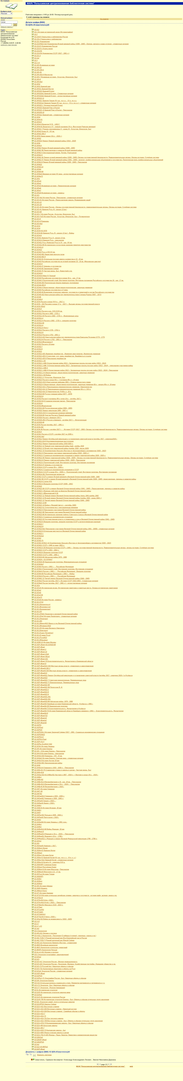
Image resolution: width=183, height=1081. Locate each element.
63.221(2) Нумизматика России (45, 46)
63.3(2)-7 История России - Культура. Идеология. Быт (54, 214)
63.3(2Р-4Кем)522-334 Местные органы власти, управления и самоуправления (63, 666)
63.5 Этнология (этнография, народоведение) (51, 955)
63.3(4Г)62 (38, 794)
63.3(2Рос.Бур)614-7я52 (43, 744)
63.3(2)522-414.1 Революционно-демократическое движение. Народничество (63, 387)
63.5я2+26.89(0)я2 (41, 1047)
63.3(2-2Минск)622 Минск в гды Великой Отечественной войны (58, 623)
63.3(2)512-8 (38, 332)
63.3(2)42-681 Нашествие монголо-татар (49, 254)
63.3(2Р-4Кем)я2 (40, 720)
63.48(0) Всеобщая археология (46, 945)
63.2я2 (36, 58)
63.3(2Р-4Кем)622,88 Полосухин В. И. (48, 687)
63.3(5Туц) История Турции (44, 874)
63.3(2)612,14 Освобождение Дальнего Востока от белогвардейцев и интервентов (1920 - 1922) (70, 451)
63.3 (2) (37, 63)
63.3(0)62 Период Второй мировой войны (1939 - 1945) (54, 148)
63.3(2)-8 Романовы (41, 221)
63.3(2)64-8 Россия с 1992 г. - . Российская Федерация (54, 576)
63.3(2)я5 (37, 593)
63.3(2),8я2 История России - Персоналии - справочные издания (58, 198)
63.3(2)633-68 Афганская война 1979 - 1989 (50, 557)
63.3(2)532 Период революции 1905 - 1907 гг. (51, 410)
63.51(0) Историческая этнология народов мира (52, 992)
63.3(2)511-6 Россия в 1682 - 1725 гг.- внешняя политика (55, 321)
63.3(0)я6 (37, 188)
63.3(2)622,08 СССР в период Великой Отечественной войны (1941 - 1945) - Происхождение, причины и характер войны (79, 489)
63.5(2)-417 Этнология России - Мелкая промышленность (55, 962)
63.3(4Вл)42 (38, 779)
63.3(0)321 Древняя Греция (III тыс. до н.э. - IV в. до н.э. (55, 101)
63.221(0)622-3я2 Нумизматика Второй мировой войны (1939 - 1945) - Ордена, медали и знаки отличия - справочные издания (81, 44)
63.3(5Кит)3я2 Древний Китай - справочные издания (53, 860)
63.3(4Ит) (37, 810)
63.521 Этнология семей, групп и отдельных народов (54, 1002)
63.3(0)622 (38, 164)
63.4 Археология (40, 931)
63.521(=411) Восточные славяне (46, 1007)
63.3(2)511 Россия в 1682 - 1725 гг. (47, 313)
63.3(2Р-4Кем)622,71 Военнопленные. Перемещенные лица (56, 682)
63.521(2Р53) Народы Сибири (45, 1004)
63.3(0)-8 (37, 79)
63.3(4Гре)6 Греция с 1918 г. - (45, 801)
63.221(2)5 (38, 51)
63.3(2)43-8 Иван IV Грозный (44, 276)
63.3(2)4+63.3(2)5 (40, 231)
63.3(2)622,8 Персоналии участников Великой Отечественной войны (60, 510)
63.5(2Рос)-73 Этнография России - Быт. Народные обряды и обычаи (60, 978)
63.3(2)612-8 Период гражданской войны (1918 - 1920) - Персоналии (59, 460)
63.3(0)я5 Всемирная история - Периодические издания (55, 186)
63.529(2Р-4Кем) (40, 1040)
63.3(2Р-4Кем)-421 (41, 659)
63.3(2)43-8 (38, 273)
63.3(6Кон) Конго (40, 891)
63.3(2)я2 (37, 590)
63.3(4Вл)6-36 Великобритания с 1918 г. (49, 787)
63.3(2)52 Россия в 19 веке (44, 344)
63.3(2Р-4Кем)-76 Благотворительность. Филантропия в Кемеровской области (63, 661)
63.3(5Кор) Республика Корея (45, 867)
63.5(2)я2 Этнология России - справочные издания (53, 971)
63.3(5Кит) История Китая (44, 855)
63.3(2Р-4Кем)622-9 (41, 694)
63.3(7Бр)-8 (38, 898)
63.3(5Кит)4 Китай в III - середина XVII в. (49, 862)
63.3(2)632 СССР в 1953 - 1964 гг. (46, 550)
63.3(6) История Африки (43, 886)
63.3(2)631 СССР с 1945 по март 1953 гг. (49, 545)
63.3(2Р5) (37, 725)
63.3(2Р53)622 (39, 735)
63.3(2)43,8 (38, 264)
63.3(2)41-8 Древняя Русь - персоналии (49, 240)
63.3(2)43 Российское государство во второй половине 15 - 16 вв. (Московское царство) (67, 261)
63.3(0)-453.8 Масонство (43, 75)
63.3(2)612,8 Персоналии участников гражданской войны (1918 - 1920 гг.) (61, 453)
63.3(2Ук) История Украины (44, 746)
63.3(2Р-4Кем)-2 (40, 649)
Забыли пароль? (7, 27)
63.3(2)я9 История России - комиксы (47, 600)
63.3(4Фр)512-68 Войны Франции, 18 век (49, 829)
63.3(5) (36, 843)
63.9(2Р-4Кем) (39, 1049)
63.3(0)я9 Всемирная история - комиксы (49, 193)
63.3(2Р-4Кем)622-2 (41, 690)
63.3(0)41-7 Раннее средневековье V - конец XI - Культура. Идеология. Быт (62, 129)
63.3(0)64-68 (38, 172)
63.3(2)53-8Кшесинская (43, 406)
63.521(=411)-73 (40, 1016)
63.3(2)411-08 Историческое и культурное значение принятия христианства (62, 245)
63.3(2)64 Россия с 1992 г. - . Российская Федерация (54, 567)
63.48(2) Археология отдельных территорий (50, 947)
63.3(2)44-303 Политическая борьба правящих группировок (56, 283)
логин (3, 20)
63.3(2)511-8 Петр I (41, 328)
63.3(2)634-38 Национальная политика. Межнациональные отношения (60, 562)
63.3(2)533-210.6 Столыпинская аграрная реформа (53, 413)
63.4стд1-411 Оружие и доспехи (46, 952)
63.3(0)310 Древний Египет (44, 91)
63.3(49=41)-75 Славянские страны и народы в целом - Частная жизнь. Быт (62, 770)
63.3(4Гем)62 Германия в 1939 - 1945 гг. (49, 798)
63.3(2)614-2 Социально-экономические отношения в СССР (56, 470)
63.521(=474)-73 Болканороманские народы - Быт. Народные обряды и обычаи (63, 1023)
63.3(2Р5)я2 (38, 727)
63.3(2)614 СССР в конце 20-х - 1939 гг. (49, 467)
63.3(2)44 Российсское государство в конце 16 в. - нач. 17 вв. (57, 278)
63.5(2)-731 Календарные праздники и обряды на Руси (54, 969)
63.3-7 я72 (38, 926)
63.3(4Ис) (37, 805)
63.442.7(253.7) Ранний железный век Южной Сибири (54, 940)
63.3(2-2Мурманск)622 (42, 626)
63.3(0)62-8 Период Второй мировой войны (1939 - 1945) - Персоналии (60, 162)
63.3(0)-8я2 (38, 82)
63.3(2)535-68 (39, 422)
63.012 (36, 30)
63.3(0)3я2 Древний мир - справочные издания (51, 115)
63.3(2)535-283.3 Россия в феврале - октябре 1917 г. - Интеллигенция (60, 420)
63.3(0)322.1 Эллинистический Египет (48, 105)
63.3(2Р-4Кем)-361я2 (42, 656)
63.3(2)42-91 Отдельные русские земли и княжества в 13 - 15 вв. (58, 259)
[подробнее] (32, 1059)
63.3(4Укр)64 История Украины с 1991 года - (50, 822)
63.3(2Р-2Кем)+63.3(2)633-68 (45, 645)
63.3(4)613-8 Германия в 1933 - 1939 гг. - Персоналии (54, 768)
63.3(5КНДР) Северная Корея (45, 865)
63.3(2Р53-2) (39, 737)
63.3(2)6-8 (38, 432)
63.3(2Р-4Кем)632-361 (42, 699)
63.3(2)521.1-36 (40, 361)
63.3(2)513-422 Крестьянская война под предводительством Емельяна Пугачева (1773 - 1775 (69, 337)
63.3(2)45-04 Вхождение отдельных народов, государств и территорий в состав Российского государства (74, 292)
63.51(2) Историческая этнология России (49, 997)
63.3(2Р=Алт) (39, 742)
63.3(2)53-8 (38, 403)
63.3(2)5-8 (38, 309)
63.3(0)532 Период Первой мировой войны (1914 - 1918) (55, 141)
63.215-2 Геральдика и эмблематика (47, 39)
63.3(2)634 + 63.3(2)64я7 (43, 559)
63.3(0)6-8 (38, 146)
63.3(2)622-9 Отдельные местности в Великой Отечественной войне (60, 531)
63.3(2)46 (37, 297)
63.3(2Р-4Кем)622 (40, 678)
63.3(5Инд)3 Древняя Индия (44, 850)
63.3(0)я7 (37, 190)
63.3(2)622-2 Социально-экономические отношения (53, 517)
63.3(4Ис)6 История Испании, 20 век (47, 808)
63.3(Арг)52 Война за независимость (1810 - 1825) (53, 919)
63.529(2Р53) (39, 1042)
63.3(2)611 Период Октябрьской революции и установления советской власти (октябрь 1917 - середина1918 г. (75, 439)
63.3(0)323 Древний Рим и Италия (47, 108)
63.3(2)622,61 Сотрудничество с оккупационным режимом (56, 507)
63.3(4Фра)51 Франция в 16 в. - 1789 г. (48, 836)
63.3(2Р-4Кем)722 (40, 716)
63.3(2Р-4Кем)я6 (40, 723)
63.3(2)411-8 (38, 247)
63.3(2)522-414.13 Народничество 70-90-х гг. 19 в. (52, 392)
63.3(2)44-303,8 (40, 285)
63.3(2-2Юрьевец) (41, 640)
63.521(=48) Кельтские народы (45, 1025)
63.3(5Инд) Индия (41, 848)
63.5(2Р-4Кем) (39, 973)
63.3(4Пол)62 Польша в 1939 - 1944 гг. (48, 815)
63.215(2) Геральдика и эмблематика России (51, 37)
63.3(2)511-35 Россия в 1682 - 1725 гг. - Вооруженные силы (56, 316)
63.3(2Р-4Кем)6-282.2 (42, 668)
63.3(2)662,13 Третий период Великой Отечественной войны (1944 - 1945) (62, 578)
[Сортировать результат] (34, 1055)
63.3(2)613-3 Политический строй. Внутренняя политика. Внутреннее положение (64, 462)
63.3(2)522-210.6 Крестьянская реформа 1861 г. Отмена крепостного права (62, 382)
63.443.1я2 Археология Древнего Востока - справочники (55, 943)
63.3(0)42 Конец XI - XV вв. (44, 131)
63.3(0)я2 (37, 183)
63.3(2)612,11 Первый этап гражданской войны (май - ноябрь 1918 (59, 446)
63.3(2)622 (38, 486)
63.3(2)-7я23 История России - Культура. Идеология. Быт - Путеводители (62, 216)
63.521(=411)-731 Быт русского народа (48, 1018)
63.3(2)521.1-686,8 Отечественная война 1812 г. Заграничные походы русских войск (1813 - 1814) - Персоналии (76, 370)
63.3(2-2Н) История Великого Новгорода (49, 628)
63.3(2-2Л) (38, 612)
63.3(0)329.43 (39, 112)
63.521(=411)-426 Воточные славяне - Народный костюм (55, 1009)
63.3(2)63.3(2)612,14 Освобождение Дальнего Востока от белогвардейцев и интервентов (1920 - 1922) (72, 543)
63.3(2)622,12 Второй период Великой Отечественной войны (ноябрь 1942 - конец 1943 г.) (68, 498)
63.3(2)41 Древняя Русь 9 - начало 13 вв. (49, 238)
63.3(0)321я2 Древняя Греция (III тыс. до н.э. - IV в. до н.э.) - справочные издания (65, 103)
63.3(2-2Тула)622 (40, 638)
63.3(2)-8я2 (38, 224)
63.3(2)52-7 (38, 347)
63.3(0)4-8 (38, 122)
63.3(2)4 (37, 228)
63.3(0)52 (37, 138)
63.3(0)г (37, 179)
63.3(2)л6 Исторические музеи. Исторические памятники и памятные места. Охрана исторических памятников (76, 588)
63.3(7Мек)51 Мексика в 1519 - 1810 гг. (48, 905)
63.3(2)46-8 (38, 299)
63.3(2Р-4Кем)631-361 (42, 697)
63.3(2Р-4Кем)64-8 (41, 713)
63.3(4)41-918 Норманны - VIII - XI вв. (48, 756)
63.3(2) (36, 195)
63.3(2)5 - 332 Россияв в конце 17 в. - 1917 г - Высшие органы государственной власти (67, 304)
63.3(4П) (37, 813)
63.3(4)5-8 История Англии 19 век (46, 761)
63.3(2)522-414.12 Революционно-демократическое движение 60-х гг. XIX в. (62, 389)
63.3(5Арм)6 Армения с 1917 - (45, 846)
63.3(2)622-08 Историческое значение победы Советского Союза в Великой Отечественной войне (71, 515)
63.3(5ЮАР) (38, 876)
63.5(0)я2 (37, 957)
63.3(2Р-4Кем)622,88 (42, 685)
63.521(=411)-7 (39, 1014)
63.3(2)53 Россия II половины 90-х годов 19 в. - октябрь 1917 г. (57, 399)
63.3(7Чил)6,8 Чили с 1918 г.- (45, 917)
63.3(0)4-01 (38, 120)
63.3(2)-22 (38, 202)
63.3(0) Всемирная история (44, 65)
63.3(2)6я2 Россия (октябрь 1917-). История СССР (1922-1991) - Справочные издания (66, 581)
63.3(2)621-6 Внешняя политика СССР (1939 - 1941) (53, 484)
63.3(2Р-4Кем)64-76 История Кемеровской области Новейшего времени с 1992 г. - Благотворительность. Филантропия (78, 711)
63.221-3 (37, 56)
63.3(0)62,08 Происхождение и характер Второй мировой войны (58, 150)
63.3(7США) (38, 912)
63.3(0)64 (37, 169)
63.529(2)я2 (38, 1037)
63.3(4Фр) (37, 827)
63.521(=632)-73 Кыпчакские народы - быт (50, 1030)
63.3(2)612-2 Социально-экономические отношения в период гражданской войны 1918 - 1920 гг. (70, 455)
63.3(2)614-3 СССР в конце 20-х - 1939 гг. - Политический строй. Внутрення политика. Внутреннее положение (75, 472)
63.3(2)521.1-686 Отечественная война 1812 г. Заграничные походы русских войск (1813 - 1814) (70, 363)
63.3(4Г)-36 (38, 791)
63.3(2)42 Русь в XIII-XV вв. (44, 252)
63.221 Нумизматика (42, 41)
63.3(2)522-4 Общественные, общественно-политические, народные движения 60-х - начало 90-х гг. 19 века (74, 384)
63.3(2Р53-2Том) (40, 739)
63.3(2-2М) (38, 621)
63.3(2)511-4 (38, 318)
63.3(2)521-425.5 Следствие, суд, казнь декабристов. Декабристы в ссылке (62, 356)
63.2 (35, 34)
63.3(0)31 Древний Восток (44, 89)
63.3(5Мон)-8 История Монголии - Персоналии (51, 869)
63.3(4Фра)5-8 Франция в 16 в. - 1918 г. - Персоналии (54, 834)
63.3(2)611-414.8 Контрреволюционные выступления (54, 441)
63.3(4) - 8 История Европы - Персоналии (49, 751)
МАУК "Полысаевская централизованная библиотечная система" (100, 1066)
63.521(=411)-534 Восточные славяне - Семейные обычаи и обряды (59, 1011)
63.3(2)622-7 (38, 524)
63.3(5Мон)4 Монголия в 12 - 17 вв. (47, 872)
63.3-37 (37, 921)
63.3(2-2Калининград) (42, 609)
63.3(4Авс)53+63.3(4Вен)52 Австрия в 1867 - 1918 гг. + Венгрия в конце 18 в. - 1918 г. (66, 775)
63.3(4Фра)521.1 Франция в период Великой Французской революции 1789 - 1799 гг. (65, 839)
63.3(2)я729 (38, 595)
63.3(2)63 (37, 538)
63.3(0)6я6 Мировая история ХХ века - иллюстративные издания (58, 174)
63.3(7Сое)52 (39, 910)
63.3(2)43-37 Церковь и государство (47, 266)
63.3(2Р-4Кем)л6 (40, 718)
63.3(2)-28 (38, 205)
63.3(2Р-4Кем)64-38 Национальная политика (50, 706)
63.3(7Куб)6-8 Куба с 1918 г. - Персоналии (50, 902)
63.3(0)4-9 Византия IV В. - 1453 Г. (47, 124)
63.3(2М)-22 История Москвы (45, 642)
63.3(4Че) (37, 841)
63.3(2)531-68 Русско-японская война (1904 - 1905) (53, 408)
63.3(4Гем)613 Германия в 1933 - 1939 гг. (49, 796)
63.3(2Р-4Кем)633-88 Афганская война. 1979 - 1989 (53, 701)
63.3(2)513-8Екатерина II (43, 342)
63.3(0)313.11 (39, 98)
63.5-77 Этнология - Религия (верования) (49, 988)
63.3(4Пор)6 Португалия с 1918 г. (46, 817)
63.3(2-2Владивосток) (42, 607)
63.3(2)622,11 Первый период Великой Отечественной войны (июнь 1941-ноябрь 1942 (66, 496)
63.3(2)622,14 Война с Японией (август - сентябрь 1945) (55, 505)
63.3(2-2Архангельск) (42, 604)
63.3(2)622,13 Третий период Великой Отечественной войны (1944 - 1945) (62, 500)
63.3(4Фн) (37, 824)
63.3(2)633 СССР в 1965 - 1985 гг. (46, 555)
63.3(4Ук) (37, 820)
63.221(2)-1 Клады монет (43, 49)
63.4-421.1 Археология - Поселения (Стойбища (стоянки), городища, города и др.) (65, 936)
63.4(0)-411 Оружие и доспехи (45, 933)
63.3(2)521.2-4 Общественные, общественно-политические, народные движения (64, 373)
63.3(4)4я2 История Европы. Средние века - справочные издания (58, 758)
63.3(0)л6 (37, 181)
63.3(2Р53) (38, 730)
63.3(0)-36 (38, 72)
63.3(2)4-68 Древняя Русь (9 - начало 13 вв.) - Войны (54, 233)
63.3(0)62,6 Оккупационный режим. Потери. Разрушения (55, 153)
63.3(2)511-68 (39, 323)
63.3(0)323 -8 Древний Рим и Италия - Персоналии (53, 110)
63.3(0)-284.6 (39, 70)
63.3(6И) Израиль (40, 888)
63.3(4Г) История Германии (44, 789)
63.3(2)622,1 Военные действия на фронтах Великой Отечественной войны (62, 491)
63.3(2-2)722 (38, 602)
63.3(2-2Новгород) (41, 630)
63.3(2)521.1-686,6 (41, 368)
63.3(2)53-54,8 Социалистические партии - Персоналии (54, 401)
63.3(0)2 (37, 84)
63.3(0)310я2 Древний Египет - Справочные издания (53, 93)
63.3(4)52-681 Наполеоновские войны (48, 763)
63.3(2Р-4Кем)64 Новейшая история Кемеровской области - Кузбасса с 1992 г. (63, 704)
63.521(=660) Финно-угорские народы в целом (51, 1033)
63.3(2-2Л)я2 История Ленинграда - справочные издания (55, 616)
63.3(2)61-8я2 (39, 436)
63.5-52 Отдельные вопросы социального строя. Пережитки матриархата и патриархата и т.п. (69, 983)
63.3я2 (36, 928)
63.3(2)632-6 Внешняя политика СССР (48, 552)
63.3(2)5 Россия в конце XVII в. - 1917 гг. (49, 302)
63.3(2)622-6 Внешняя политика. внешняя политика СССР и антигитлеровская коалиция (67, 522)
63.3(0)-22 (38, 67)
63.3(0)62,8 (38, 155)
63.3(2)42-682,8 (40, 257)
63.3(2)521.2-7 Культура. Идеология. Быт (49, 377)
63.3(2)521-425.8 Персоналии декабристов (50, 358)
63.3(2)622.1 (38, 533)
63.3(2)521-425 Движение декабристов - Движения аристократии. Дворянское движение (67, 354)
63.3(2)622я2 (39, 536)
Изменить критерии (44, 1055)
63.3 (35, 60)
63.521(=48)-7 (39, 1028)
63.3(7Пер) (38, 907)
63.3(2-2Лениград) (41, 619)
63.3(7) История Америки (43, 893)
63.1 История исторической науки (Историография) (53, 32)
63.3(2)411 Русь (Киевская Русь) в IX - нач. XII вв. (53, 243)
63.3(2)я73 (38, 597)
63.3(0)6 (37, 143)
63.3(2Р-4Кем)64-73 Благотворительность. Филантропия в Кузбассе (60, 709)
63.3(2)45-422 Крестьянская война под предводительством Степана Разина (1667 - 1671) (67, 295)
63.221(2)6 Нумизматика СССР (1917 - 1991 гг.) (51, 53)
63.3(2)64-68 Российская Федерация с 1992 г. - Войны (54, 574)
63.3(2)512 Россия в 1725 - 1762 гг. (47, 330)
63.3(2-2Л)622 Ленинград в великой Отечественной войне (56, 614)
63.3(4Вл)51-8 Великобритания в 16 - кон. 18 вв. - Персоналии (57, 782)
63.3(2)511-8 (38, 325)
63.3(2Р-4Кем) (39, 647)
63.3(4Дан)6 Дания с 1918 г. (44, 803)
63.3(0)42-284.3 (40, 134)
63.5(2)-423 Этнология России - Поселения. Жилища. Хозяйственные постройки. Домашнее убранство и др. (75, 964)
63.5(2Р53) (38, 976)
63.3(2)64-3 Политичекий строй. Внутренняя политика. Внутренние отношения (63, 569)
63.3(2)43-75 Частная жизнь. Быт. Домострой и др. (53, 271)
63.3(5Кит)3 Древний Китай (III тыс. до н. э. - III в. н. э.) (55, 858)
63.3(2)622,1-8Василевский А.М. (46, 493)
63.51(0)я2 (38, 995)
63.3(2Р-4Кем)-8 (40, 664)
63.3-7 (36, 924)
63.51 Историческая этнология (45, 990)
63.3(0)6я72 (38, 176)
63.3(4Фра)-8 (39, 832)
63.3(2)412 (38, 250)
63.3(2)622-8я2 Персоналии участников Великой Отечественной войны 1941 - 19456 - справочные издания (74, 529)
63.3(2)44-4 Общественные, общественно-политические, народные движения (63, 287)
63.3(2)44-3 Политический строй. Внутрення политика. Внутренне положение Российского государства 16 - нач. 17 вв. (79, 280)
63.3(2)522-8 (38, 396)
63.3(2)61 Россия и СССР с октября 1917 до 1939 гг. (53, 434)
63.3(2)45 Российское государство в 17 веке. (51, 290)
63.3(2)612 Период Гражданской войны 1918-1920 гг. (53, 444)
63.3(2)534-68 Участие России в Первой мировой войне (55, 415)
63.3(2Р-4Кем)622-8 (41, 692)
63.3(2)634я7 (39, 564)
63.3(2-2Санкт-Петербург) (43, 633)
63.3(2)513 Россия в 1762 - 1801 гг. (47, 335)
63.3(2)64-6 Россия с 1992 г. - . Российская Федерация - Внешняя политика (62, 571)
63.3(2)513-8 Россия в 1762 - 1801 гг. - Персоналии (53, 339)
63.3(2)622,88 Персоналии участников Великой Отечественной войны (60, 512)
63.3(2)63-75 (38, 541)
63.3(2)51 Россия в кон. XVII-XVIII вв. (48, 311)
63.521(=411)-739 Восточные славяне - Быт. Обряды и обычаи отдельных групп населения (68, 1021)
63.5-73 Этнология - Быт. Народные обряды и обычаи (54, 985)
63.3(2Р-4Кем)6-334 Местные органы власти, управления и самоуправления (63, 671)
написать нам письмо (9, 45)
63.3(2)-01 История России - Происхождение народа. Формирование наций (62, 200)
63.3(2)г (37, 586)
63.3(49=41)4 (39, 772)
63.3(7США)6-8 (39, 914)
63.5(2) (36, 959)
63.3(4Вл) (37, 777)
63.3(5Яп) (37, 879)
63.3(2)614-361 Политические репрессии (49, 474)
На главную (5, 1)
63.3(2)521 (38, 351)
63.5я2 (36, 1044)
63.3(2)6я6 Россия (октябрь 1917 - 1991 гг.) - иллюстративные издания (60, 583)
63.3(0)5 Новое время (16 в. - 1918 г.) (48, 136)
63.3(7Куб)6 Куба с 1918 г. (44, 900)
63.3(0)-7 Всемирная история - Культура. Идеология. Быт (56, 77)
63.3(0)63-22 (38, 167)
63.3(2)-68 (38, 212)
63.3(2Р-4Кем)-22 (40, 652)
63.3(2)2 (37, 226)
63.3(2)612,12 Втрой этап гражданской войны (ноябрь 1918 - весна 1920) (61, 448)
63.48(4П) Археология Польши (45, 950)
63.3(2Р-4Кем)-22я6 (41, 654)
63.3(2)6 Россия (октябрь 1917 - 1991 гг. (49, 425)
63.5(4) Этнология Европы (44, 981)
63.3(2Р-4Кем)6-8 (40, 673)
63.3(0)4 (37, 117)
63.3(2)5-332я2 (39, 306)
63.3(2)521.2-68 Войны (42, 375)
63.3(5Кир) (38, 853)
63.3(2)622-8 (38, 526)
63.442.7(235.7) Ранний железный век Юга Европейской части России (60, 938)
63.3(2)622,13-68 (40, 503)
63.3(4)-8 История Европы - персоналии (49, 753)
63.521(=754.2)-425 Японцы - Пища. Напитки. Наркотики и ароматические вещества (65, 1035)
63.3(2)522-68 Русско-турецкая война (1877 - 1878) (53, 394)
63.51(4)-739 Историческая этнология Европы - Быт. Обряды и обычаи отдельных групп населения (71, 999)
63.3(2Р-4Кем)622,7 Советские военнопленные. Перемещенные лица (60, 680)
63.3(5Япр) (38, 884)
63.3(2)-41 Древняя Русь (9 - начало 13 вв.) (50, 209)
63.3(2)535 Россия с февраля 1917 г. (48, 418)
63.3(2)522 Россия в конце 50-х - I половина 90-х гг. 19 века (56, 380)
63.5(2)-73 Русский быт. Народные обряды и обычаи (53, 966)
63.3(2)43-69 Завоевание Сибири (46, 269)
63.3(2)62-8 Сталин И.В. (43, 481)
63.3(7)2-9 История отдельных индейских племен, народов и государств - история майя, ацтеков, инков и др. (75, 895)
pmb (131, 1066)
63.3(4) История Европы (43, 749)
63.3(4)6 (37, 765)
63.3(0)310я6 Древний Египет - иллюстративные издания (55, 96)
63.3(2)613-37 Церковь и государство (48, 465)
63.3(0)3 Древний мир (42, 86)
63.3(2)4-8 (38, 235)
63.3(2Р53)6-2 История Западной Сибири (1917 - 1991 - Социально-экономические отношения (69, 732)
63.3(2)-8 (37, 219)
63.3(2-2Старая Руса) (42, 635)
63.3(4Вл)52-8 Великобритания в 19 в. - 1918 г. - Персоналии (57, 784)
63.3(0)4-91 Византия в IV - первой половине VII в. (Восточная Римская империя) (64, 127)
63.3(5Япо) (38, 881)
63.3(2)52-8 (38, 349)
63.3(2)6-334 (38, 427)
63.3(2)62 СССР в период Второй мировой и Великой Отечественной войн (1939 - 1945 (67, 477)
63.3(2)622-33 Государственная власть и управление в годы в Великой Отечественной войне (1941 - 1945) (74, 519)
